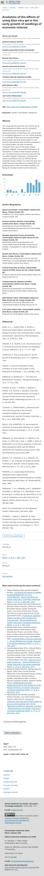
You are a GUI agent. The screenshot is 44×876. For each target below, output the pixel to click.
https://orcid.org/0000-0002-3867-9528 (14, 82)
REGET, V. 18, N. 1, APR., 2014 (28, 8)
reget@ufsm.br (17, 810)
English (6, 778)
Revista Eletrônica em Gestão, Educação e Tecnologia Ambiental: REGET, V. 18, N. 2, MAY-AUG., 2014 (23, 689)
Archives (12, 8)
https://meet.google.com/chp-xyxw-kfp (20, 867)
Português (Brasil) (11, 792)
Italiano (7, 789)
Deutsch (7, 775)
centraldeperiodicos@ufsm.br (22, 861)
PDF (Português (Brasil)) (14, 536)
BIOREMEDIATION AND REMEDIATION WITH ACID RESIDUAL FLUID (24, 684)
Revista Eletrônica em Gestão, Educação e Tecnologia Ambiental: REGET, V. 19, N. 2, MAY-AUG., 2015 (23, 664)
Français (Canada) (11, 785)
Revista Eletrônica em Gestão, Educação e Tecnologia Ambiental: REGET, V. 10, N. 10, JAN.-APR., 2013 (23, 599)
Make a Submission (12, 733)
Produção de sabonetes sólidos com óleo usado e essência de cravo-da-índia (24, 618)
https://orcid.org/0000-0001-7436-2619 (14, 63)
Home (4, 8)
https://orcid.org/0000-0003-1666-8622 (14, 92)
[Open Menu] (2, 2)
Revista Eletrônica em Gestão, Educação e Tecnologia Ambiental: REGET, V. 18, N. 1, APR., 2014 (23, 622)
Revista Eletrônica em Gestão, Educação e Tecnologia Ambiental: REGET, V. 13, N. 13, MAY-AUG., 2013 (24, 710)
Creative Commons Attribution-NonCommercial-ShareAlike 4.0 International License (17, 820)
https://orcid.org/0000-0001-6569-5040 (14, 46)
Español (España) (10, 782)
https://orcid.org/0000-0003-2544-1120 (14, 73)
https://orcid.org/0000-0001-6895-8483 (14, 100)
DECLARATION (7, 576)
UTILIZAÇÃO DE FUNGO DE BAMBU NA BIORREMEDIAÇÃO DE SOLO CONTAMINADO (24, 594)
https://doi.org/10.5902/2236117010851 (22, 107)
